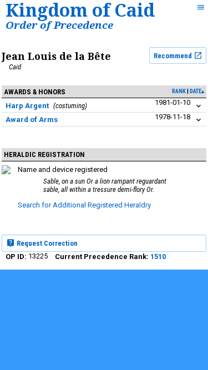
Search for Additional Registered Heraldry (84, 205)
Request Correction (46, 243)
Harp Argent (27, 106)
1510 (158, 256)
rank (179, 91)
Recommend (174, 56)
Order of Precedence (59, 25)
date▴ (197, 91)
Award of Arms (32, 119)
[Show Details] (198, 106)
